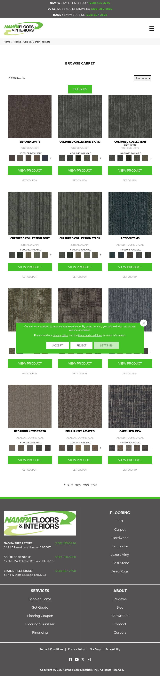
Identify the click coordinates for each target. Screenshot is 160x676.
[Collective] (78, 157)
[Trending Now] (30, 406)
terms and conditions (90, 335)
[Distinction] (95, 157)
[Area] (30, 116)
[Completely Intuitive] (78, 447)
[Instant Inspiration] (95, 447)
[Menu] (151, 28)
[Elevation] (28, 157)
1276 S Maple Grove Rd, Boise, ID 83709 (29, 561)
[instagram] (89, 659)
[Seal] (145, 350)
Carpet (27, 41)
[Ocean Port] (121, 254)
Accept (57, 345)
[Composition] (86, 157)
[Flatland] (44, 157)
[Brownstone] (130, 254)
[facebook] (70, 659)
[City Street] (148, 254)
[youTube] (77, 659)
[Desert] (20, 157)
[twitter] (83, 659)
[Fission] (136, 447)
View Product (30, 170)
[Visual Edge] (80, 309)
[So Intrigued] (80, 406)
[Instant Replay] (30, 447)
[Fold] (28, 254)
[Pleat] (36, 254)
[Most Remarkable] (70, 447)
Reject (81, 345)
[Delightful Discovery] (30, 309)
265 (78, 485)
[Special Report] (21, 447)
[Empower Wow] (86, 447)
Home (7, 41)
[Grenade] (120, 447)
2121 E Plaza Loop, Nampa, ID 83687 (27, 547)
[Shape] (130, 309)
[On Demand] (39, 447)
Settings (106, 345)
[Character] (70, 157)
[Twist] (44, 254)
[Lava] (128, 447)
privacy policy (60, 335)
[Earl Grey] (139, 254)
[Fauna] (36, 157)
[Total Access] (47, 447)
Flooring (17, 41)
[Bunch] (20, 254)
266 (86, 485)
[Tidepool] (130, 213)
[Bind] (30, 213)
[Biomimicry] (80, 116)
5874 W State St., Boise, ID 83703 (25, 574)
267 (94, 485)
